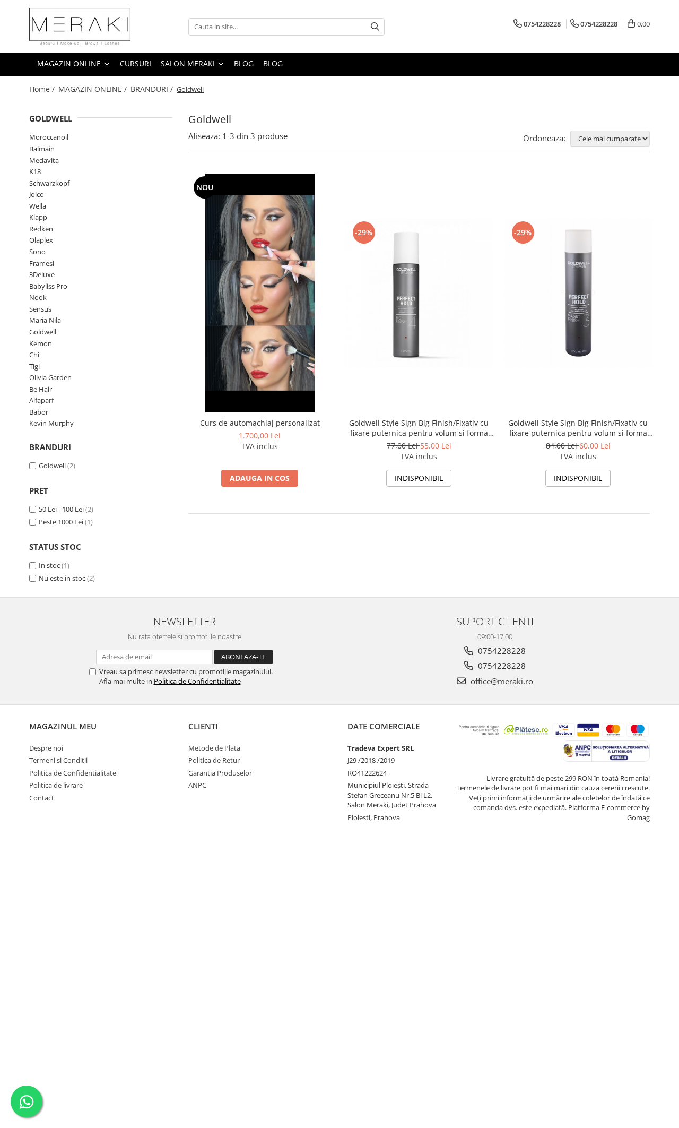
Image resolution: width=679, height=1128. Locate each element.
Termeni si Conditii (58, 760)
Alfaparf (41, 400)
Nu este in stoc (62, 578)
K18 (35, 171)
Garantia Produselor (220, 773)
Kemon (40, 343)
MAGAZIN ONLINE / (93, 89)
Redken (41, 229)
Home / (43, 89)
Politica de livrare (56, 785)
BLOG (244, 63)
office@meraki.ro (500, 681)
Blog (273, 63)
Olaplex (41, 240)
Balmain (42, 148)
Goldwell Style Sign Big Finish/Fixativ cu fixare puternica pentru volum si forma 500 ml (578, 428)
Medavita (44, 160)
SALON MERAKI (189, 63)
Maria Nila (45, 320)
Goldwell (42, 332)
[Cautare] (375, 27)
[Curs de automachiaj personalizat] (260, 293)
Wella (37, 206)
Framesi (41, 263)
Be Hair (40, 389)
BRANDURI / (152, 89)
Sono (37, 251)
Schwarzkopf (49, 183)
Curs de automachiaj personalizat (260, 423)
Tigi (34, 366)
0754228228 (501, 650)
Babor (38, 412)
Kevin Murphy (51, 423)
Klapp (38, 217)
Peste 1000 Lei (61, 522)
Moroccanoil (48, 137)
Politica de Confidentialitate (197, 681)
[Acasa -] (82, 26)
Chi (34, 354)
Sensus (40, 309)
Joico (36, 194)
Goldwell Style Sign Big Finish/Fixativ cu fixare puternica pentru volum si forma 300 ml (419, 428)
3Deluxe (42, 274)
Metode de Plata (214, 748)
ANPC (197, 785)
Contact (41, 798)
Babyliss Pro (48, 286)
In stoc (49, 565)
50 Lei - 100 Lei (61, 509)
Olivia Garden (50, 377)
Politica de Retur (214, 760)
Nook (38, 297)
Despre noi (46, 748)
